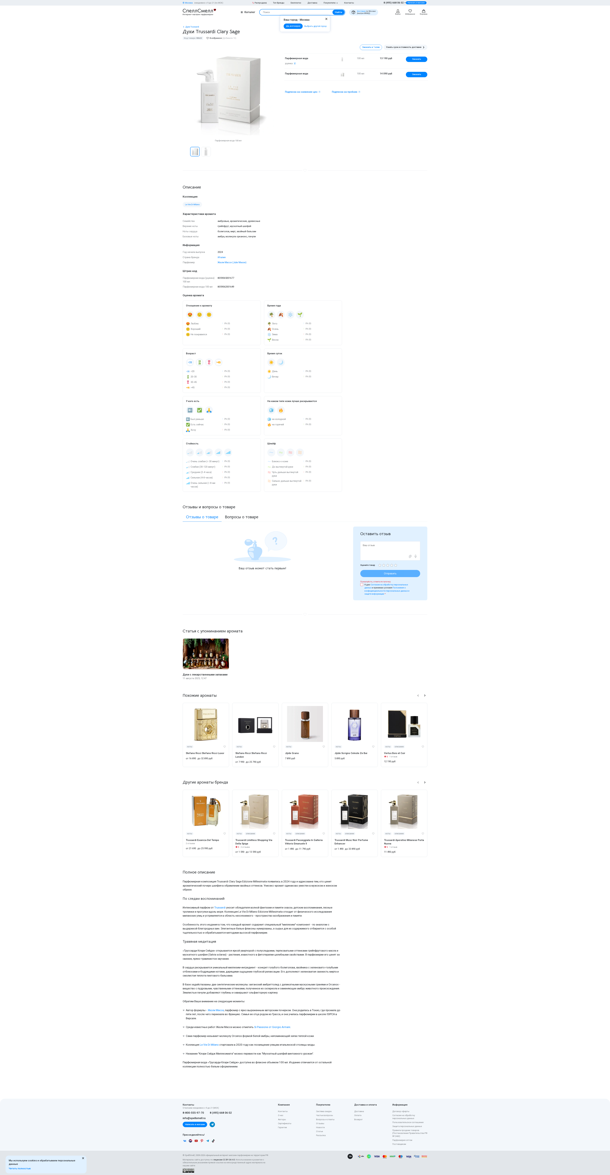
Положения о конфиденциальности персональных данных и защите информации (386, 590)
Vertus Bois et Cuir (394, 753)
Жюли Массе (216, 1010)
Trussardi (220, 907)
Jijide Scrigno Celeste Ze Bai (351, 753)
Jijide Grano (292, 753)
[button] (186, 151)
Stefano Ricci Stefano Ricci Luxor (205, 753)
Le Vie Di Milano (209, 1044)
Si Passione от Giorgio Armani (272, 1027)
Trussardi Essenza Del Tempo (202, 840)
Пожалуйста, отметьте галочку (375, 581)
